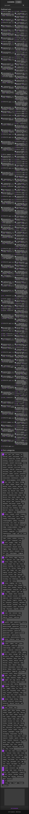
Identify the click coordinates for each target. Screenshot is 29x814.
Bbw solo (18, 190)
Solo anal (4, 306)
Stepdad (4, 721)
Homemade (20, 593)
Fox (3, 339)
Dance (14, 544)
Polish (21, 692)
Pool (12, 694)
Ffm (18, 564)
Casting (4, 516)
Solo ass (4, 377)
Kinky (17, 208)
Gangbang (12, 583)
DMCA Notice (18, 811)
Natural (19, 675)
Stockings (14, 716)
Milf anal (16, 660)
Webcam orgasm (19, 435)
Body (4, 356)
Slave (7, 714)
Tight (22, 761)
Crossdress (5, 531)
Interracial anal (12, 615)
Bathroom (14, 505)
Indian (6, 613)
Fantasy (14, 581)
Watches (18, 32)
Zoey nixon (5, 31)
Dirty (4, 555)
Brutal (8, 492)
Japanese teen (15, 626)
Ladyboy (11, 643)
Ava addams (18, 460)
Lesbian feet (13, 652)
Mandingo (5, 664)
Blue (22, 228)
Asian (9, 454)
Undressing (24, 116)
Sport (11, 744)
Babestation (18, 111)
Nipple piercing (19, 399)
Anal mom (5, 458)
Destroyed (17, 551)
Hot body (18, 61)
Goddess (10, 306)
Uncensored (12, 768)
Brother (22, 490)
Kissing (22, 639)
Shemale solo (19, 409)
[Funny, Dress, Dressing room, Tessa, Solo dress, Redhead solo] (21, 245)
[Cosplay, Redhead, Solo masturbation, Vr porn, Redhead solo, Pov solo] (7, 149)
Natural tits (13, 677)
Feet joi (23, 279)
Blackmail (5, 486)
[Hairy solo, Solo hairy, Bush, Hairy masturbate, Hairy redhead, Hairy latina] (7, 236)
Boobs (20, 499)
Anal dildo (18, 458)
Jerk (17, 391)
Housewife (15, 604)
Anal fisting (5, 460)
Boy (12, 492)
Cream (9, 540)
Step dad (20, 733)
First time (18, 50)
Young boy (21, 782)
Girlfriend (13, 591)
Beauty (17, 64)
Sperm (8, 742)
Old (10, 679)
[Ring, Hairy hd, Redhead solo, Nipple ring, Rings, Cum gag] (21, 77)
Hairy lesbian (22, 602)
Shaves (17, 36)
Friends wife (5, 581)
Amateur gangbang (11, 480)
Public (24, 686)
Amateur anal (12, 458)
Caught (23, 518)
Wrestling (16, 774)
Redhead (10, 150)
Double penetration (7, 546)
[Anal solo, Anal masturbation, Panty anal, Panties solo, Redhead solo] (21, 325)
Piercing (9, 697)
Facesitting (10, 566)
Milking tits (22, 177)
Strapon (8, 716)
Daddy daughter (13, 553)
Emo (14, 559)
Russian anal (11, 701)
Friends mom (15, 578)
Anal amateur (23, 473)
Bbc (13, 482)
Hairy (6, 593)
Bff (24, 499)
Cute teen (18, 58)
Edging (15, 557)
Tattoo (23, 763)
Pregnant (7, 686)
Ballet (23, 328)
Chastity (9, 538)
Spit (3, 276)
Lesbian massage (6, 647)
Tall (12, 755)
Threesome (18, 750)
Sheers (22, 166)
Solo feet (8, 20)
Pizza (9, 406)
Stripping (18, 252)
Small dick (10, 740)
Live (3, 20)
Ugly (17, 403)
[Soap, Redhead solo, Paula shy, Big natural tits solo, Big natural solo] (21, 415)
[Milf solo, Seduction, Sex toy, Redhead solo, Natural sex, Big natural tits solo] (21, 169)
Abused (4, 465)
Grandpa (4, 587)
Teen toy (25, 84)
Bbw (6, 482)
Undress (11, 267)
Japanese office (6, 637)
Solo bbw (4, 112)
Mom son (24, 654)
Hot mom (15, 596)
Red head (9, 93)
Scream (4, 124)
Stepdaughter (11, 731)
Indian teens (16, 617)
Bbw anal (13, 490)
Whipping (5, 776)
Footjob (10, 564)
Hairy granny (8, 602)
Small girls (5, 373)
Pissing (13, 688)
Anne (15, 465)
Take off (18, 420)
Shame (17, 230)
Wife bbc (21, 774)
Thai (10, 750)
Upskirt (6, 768)
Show (4, 233)
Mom (6, 654)
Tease (4, 243)
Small (4, 716)
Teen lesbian (13, 761)
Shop (17, 145)
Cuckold (17, 514)
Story (15, 723)
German (4, 585)
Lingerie (4, 650)
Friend (19, 572)
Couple (4, 538)
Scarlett (4, 69)
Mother (12, 656)
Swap (14, 718)
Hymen (14, 606)
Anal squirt (11, 414)
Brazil (17, 499)
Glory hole (20, 587)
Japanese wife (23, 626)
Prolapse (23, 690)
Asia (15, 471)
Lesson (17, 298)
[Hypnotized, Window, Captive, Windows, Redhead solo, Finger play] (21, 369)
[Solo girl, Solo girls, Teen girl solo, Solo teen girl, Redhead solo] (7, 387)
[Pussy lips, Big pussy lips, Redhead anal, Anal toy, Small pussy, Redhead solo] (7, 143)
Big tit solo (5, 308)
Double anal (15, 549)
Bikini (24, 495)
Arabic (4, 480)
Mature (10, 654)
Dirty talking (24, 374)
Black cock (5, 510)
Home (4, 604)
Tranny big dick (6, 211)
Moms (19, 664)
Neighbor (19, 677)
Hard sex (24, 604)
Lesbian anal (10, 650)
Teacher (8, 755)
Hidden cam (5, 598)
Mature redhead (19, 71)
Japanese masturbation (8, 630)
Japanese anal (17, 630)
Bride (13, 499)
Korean (6, 639)
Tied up (8, 763)
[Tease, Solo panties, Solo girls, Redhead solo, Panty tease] (7, 242)
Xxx (5, 780)
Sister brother (9, 727)
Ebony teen (9, 559)
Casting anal (14, 540)
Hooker (23, 598)
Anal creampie (16, 456)
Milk (17, 177)
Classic (20, 527)
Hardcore (20, 600)
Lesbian (6, 643)
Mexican (19, 669)
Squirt (9, 710)
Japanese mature (15, 624)
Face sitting (5, 578)
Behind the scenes (20, 430)
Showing (4, 186)
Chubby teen (12, 531)
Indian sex (5, 617)
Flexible (12, 570)
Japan (11, 622)
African (24, 463)
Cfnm (13, 516)
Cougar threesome (7, 533)
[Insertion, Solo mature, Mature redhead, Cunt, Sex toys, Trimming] (21, 138)
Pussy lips (5, 143)
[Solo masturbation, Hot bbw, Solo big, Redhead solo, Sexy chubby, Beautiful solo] (21, 389)
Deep (7, 553)
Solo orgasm (5, 174)
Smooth (4, 310)
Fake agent (20, 574)
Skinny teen (15, 740)
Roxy (17, 269)
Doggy (9, 549)
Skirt (4, 727)
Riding (20, 699)
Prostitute (9, 692)
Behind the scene (6, 499)
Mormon (24, 669)
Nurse (10, 675)
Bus (3, 484)
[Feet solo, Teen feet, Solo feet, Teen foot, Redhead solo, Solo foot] (21, 127)
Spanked (21, 725)
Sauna (17, 721)
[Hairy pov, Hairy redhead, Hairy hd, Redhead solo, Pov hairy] (7, 164)
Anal (6, 454)
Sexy (17, 360)
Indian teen (5, 615)
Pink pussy (5, 303)
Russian (6, 699)
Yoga (10, 782)
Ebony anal (21, 557)
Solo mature (18, 105)
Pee (17, 688)
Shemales (5, 731)
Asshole (4, 403)
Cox (17, 531)
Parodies (23, 317)
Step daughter (6, 744)
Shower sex (18, 405)
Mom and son (6, 656)
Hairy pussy (15, 602)
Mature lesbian (11, 667)
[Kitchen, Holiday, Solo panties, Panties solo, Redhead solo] (21, 312)
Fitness (22, 566)
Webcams (18, 149)
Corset (17, 39)
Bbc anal (8, 501)
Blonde (4, 492)
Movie (19, 658)
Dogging (4, 549)
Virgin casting (19, 444)
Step (14, 712)
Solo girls (5, 193)
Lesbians (21, 643)
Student (15, 729)
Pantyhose (12, 686)
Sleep (15, 707)
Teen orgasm (14, 763)
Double (19, 546)
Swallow (16, 714)
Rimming (16, 699)
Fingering (5, 572)
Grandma (14, 587)
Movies (14, 669)
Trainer (18, 765)
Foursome (5, 568)
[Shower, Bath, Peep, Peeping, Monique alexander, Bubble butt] (21, 356)
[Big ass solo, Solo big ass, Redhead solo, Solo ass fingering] (21, 131)
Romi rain (17, 703)
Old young (13, 682)
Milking (9, 669)
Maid (4, 658)
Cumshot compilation (7, 529)
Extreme (11, 557)
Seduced (18, 157)
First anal (10, 572)
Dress (11, 132)
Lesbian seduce (6, 652)
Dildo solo (22, 263)
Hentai (17, 99)
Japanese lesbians (7, 635)
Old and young (6, 684)
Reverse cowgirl (18, 701)
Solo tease (9, 15)
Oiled (12, 684)
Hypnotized (18, 369)
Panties (20, 688)
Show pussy (10, 318)
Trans (4, 753)
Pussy (4, 690)
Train (4, 763)
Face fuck (5, 574)
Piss (17, 686)
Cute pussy (8, 190)
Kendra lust (12, 639)
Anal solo (11, 109)
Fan (20, 578)
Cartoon (18, 518)
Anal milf (12, 463)
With (17, 333)
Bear (15, 512)
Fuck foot (10, 574)
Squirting (5, 718)
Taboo (13, 750)
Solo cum (10, 251)
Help (20, 604)
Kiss (4, 641)
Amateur (4, 406)
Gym (25, 587)
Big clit (13, 497)
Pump (24, 694)
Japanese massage (20, 288)
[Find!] (23, 5)
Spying (17, 266)
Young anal (5, 785)
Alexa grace (5, 473)
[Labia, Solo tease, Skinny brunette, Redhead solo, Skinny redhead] (7, 14)
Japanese (7, 622)
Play (3, 190)
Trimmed (8, 339)
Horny (4, 600)
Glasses (24, 589)
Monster (21, 660)
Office (23, 679)
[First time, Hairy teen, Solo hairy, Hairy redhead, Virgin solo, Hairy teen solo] (21, 49)
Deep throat (5, 551)
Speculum (22, 306)
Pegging (8, 688)
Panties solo (5, 41)
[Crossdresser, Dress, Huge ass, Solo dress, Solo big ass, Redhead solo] (7, 131)
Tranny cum (18, 293)
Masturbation (9, 658)
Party (4, 688)
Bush (10, 229)
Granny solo (18, 383)
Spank (18, 718)
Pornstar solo (19, 438)
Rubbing (18, 28)
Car (23, 527)
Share (13, 742)
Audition (11, 473)
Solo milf (5, 729)
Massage (15, 654)
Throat (12, 757)
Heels (4, 97)
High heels (5, 611)
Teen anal (9, 753)
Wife (6, 774)
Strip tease (24, 252)
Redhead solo (24, 11)
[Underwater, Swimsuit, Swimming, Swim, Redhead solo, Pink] (21, 204)
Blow (20, 507)
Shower (17, 357)
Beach (9, 486)
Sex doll (11, 748)
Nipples (23, 675)
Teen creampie (11, 759)
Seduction (24, 170)
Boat (4, 93)
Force (19, 561)
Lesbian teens (18, 650)
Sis (14, 721)
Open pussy (10, 441)
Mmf (23, 658)
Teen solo (5, 39)
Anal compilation (10, 475)
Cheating (5, 518)
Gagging (8, 591)
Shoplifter (11, 738)
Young (6, 782)
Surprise (24, 727)
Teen (6, 750)
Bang (4, 505)
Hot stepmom (21, 606)
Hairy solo (5, 35)
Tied (4, 755)
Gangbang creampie (7, 589)
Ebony (6, 557)
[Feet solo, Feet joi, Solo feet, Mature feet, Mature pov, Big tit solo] (21, 279)
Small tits (10, 729)
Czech (4, 397)
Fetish (23, 576)
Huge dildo (16, 608)
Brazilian (19, 503)
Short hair (16, 725)
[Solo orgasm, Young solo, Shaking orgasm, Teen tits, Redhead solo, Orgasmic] (7, 174)
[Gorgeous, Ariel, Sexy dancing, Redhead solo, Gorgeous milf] (7, 272)
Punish (15, 694)
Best (23, 503)
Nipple (8, 677)
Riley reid (12, 703)
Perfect (13, 697)
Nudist (14, 675)
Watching (13, 776)
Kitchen (17, 17)
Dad (20, 542)
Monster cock (19, 667)
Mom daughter (22, 671)
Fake (8, 570)
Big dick (18, 497)
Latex (16, 643)
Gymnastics (9, 203)
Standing (10, 735)
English (18, 559)
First (16, 570)
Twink (8, 757)
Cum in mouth (6, 522)
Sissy (18, 712)
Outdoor (4, 682)
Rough (11, 699)
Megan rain (14, 671)
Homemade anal (17, 598)
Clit (18, 522)
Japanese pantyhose (15, 637)
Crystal (17, 11)
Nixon (10, 60)
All (16, 345)
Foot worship (6, 576)
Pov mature (25, 363)
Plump (24, 184)
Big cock (20, 486)
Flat (10, 578)
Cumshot (16, 525)
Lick (17, 31)
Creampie (12, 514)
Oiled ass (16, 684)
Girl (20, 589)
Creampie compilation (12, 527)
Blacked (4, 488)
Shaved (22, 17)
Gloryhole (20, 585)
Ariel (10, 273)
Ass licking (20, 465)
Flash (20, 570)
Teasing (21, 208)
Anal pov (5, 467)
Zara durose (24, 55)
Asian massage (18, 463)
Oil (8, 682)
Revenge (5, 705)
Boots (16, 492)
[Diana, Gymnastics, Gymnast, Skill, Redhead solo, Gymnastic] (7, 202)
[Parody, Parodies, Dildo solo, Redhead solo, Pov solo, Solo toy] (21, 316)
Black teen (11, 510)
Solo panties (9, 243)
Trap (8, 761)
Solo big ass (18, 225)
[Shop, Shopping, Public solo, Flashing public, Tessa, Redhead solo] (21, 145)
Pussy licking (13, 690)
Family (15, 561)
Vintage (6, 770)
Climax (25, 438)
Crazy (20, 540)
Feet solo (18, 128)
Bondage (22, 482)
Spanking (18, 710)
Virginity (8, 436)
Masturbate (5, 673)
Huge (4, 608)
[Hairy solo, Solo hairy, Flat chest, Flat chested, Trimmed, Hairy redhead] (7, 34)
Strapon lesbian (13, 733)
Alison (4, 475)
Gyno (17, 306)
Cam (15, 529)
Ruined (17, 88)
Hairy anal (9, 596)
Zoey (10, 31)
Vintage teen (22, 772)
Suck (21, 740)
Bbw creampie (12, 503)
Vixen (9, 772)
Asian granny (5, 469)
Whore (4, 778)
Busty (18, 490)
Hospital (21, 608)
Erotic (17, 23)
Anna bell (4, 318)
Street (24, 740)
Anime (4, 366)
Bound (22, 497)
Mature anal (17, 656)
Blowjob (17, 484)
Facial (18, 566)
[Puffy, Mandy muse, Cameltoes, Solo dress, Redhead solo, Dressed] (21, 320)
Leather (13, 647)
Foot (14, 564)
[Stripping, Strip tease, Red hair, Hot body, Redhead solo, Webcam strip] (21, 252)
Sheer (17, 166)
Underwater (18, 205)
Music (10, 664)
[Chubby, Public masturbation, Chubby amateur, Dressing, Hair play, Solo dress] (21, 92)
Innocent (19, 615)
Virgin (11, 770)
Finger (19, 576)
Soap (17, 416)
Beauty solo (22, 31)
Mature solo (18, 109)
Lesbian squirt (20, 647)
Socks (17, 217)
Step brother (15, 746)
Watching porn (20, 776)
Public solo (5, 11)
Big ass (17, 482)
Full (10, 581)
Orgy (14, 679)
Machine (11, 660)
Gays (18, 591)
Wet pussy (9, 778)
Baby (4, 501)
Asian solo (12, 469)
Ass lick (21, 478)
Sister (6, 707)
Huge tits (15, 600)
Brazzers (15, 486)
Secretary (19, 727)
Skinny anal (9, 725)
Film (23, 568)
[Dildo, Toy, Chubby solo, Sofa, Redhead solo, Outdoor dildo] (21, 180)
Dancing (21, 549)
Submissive (18, 742)
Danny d (11, 551)
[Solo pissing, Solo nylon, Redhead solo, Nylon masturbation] (7, 393)
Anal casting (5, 471)
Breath (17, 242)
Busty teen (18, 501)
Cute (11, 522)
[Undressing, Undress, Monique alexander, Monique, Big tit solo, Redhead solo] (7, 266)
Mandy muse (22, 321)
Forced (6, 561)
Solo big (23, 220)
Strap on (9, 746)
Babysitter (21, 492)
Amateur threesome (20, 469)
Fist (15, 566)
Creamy (4, 540)
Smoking (5, 712)
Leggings (24, 652)
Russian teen (5, 703)
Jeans (12, 632)
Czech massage (11, 518)
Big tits (7, 484)
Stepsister (19, 716)
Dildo (17, 181)
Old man (18, 679)
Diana (4, 203)
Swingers (10, 712)
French (21, 564)
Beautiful (5, 490)
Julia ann (24, 622)
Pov (20, 686)
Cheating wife (23, 525)
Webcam (10, 774)
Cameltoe (14, 538)
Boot (11, 507)
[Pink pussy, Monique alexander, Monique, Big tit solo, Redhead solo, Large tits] (7, 302)
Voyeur (15, 770)
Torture (22, 753)
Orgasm (6, 679)
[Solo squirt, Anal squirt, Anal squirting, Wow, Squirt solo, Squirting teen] (7, 413)
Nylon (6, 675)
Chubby (17, 94)
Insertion (18, 139)
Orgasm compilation (21, 682)
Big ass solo (18, 132)
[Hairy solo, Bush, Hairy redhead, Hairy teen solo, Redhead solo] (7, 228)
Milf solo (18, 55)
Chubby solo (18, 184)
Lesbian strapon (6, 645)
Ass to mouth (17, 467)
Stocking (4, 723)
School (11, 714)
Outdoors (18, 223)
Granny (6, 583)
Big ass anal (5, 507)
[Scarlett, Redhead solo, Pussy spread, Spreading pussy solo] (7, 68)
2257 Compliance (11, 811)
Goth (4, 591)
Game (9, 587)
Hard (20, 596)
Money (15, 658)
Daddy (16, 542)
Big (9, 490)
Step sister (21, 714)
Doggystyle (20, 553)
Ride (22, 703)
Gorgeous (5, 273)
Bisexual (9, 488)
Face (24, 578)
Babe (13, 501)
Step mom (23, 712)
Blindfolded (5, 503)
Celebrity (15, 520)
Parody (17, 317)
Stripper (4, 740)
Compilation (18, 121)
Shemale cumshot (6, 64)
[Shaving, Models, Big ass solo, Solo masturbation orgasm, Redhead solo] (7, 82)
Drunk (6, 542)
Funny (17, 246)
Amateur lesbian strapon (21, 214)
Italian (19, 613)
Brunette (17, 510)
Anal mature (5, 109)
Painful (4, 697)
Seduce (4, 725)
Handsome (18, 440)
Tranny (14, 753)
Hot (3, 602)
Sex (17, 248)
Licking (19, 652)
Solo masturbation (19, 390)
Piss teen (25, 350)
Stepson (24, 735)
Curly (8, 356)
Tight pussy (5, 765)
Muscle (10, 673)
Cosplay (4, 150)
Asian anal (5, 456)
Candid (24, 533)
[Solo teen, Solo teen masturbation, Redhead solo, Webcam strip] (21, 272)
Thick (14, 765)
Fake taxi (5, 566)
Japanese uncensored (19, 632)
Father (15, 572)
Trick (18, 761)
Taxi (17, 759)
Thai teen (18, 757)
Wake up (23, 64)
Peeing (4, 692)
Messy (17, 395)
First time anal (13, 576)
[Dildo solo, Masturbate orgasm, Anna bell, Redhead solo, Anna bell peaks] (7, 430)
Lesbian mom (14, 645)
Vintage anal (20, 770)
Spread (4, 742)
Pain (8, 690)
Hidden (4, 596)
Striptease (5, 345)
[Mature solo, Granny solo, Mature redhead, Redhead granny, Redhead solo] (21, 108)
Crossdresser (5, 132)
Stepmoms (5, 738)
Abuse (11, 471)
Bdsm (9, 482)
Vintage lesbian (14, 772)
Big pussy (22, 510)
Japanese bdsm (6, 632)
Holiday (22, 312)
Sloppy (4, 746)
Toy (21, 181)
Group (20, 583)
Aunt (22, 456)
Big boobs (5, 495)
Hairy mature (9, 608)
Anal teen (24, 458)
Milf (20, 654)
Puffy (17, 321)
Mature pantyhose (7, 671)
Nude (4, 677)
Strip (21, 721)
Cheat (15, 522)
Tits (25, 755)
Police (8, 694)
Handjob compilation (7, 606)
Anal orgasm (5, 463)
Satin (4, 26)
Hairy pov (5, 165)
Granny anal (10, 585)
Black (22, 484)
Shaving (4, 82)
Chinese (6, 514)
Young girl (15, 782)
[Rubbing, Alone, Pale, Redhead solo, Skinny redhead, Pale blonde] (21, 27)
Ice (3, 295)
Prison (20, 694)
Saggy (22, 718)
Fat (9, 568)
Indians (4, 620)
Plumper (10, 112)
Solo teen (18, 239)
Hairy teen (24, 50)
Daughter (11, 542)
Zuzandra (10, 2)
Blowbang (15, 507)
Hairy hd (24, 14)
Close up (19, 529)
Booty (24, 486)
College (4, 527)
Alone (23, 28)
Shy (14, 727)
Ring (17, 78)
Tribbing (4, 759)
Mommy (10, 662)
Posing (8, 366)
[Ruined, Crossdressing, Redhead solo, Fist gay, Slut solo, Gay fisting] (21, 88)
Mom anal (5, 662)
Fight (15, 574)
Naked (24, 677)
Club (18, 533)
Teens (15, 755)
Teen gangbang (22, 759)
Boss (9, 497)
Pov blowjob (15, 692)
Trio (19, 763)
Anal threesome (14, 478)
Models (9, 82)
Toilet (18, 753)
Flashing (19, 568)
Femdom (5, 564)
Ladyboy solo (19, 45)
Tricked (4, 757)
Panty (4, 436)
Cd (21, 533)
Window (24, 369)
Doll (4, 553)
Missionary (5, 660)
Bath (22, 357)
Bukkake (12, 484)
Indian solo (18, 152)
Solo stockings (5, 76)
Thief (10, 765)
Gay (16, 583)
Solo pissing (18, 350)
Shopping (22, 145)
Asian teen (11, 460)
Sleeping (4, 710)
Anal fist (18, 480)
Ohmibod (18, 220)
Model (4, 180)
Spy (3, 714)
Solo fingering (19, 37)
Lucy (10, 345)
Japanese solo (6, 628)
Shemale (11, 707)
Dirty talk (18, 374)
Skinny (13, 710)
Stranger (18, 731)
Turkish (24, 750)
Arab (13, 454)
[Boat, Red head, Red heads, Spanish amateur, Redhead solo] (7, 92)
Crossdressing (24, 88)
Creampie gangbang (7, 520)
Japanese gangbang (14, 628)
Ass (21, 454)
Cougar (14, 533)
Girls (21, 591)
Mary (25, 56)
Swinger (23, 710)
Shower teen (18, 353)
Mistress (14, 664)
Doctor (19, 544)
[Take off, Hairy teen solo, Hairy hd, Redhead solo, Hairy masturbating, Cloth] (21, 419)
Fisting (4, 222)
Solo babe (5, 285)
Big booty (9, 505)
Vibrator (18, 159)
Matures (16, 673)
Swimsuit (24, 205)
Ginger (4, 335)
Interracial (15, 613)
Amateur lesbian (6, 478)
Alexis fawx (9, 465)
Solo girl (4, 388)
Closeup (4, 535)
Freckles (18, 20)
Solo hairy (18, 14)
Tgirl (22, 757)
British (21, 488)
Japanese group (15, 635)
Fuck (17, 263)
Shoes (19, 735)
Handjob (10, 593)
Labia (4, 15)
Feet (23, 561)
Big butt (4, 512)
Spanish (16, 738)
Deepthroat (5, 544)
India (10, 613)
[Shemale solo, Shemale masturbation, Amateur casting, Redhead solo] (21, 409)
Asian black (10, 467)
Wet (9, 776)
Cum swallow (21, 538)
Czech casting (6, 525)
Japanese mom (17, 622)
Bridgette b (10, 512)
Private (18, 690)
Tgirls (17, 123)
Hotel (10, 598)
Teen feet (24, 128)
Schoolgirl (10, 723)
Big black (20, 505)
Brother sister (16, 488)
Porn (18, 697)
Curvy (11, 525)
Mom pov (5, 667)
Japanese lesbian (6, 624)
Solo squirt (5, 414)
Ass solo (18, 423)
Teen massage (5, 53)
